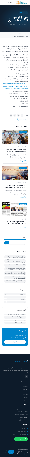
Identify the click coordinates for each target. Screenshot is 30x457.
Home (26, 34)
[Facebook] (22, 115)
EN (8, 2)
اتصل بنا (15, 342)
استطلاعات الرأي (23, 420)
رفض (4, 452)
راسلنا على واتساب (20, 439)
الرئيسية (25, 386)
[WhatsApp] (11, 115)
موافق (11, 452)
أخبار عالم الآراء (23, 12)
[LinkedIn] (14, 115)
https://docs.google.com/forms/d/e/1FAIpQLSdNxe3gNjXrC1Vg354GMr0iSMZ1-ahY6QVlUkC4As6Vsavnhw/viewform (15, 86)
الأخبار (25, 397)
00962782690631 (19, 335)
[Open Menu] (3, 2)
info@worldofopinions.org (17, 338)
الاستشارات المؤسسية (22, 409)
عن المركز (25, 389)
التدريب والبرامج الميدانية (21, 414)
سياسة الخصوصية (22, 455)
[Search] (11, 3)
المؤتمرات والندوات (22, 411)
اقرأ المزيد (23, 161)
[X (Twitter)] (18, 115)
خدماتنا (25, 392)
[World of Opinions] (21, 2)
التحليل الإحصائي (23, 417)
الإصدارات (24, 394)
